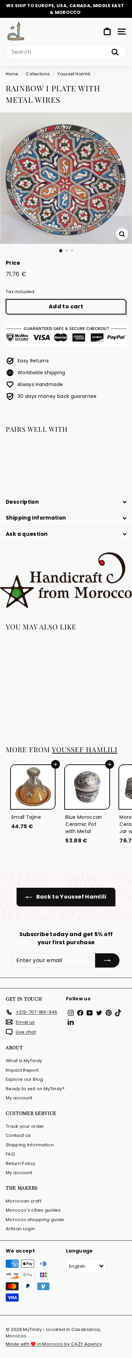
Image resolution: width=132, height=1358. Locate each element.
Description (22, 501)
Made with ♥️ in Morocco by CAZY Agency (54, 1344)
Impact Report (22, 1070)
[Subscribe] (107, 960)
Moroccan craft (23, 1201)
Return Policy (21, 1163)
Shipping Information (30, 1145)
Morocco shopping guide (35, 1219)
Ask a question (26, 534)
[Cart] (107, 32)
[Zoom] (122, 234)
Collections (38, 74)
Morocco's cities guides (33, 1210)
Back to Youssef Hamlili (70, 897)
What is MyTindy (24, 1060)
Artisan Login (20, 1228)
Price (13, 262)
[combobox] (66, 52)
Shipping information (36, 517)
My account (19, 1098)
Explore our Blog (24, 1079)
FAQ (10, 1154)
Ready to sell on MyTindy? (35, 1089)
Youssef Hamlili (74, 74)
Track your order (25, 1126)
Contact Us (18, 1135)
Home (12, 74)
